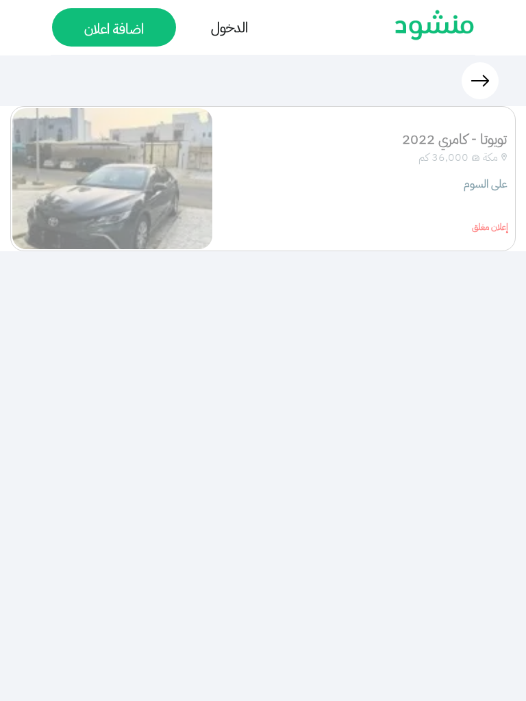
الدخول (229, 27)
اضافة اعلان (114, 28)
